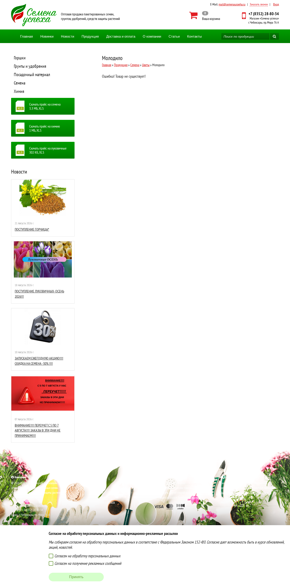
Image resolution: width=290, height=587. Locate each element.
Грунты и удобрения (30, 66)
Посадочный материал (32, 74)
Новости (67, 36)
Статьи (174, 36)
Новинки (46, 36)
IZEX (241, 505)
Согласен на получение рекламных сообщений (87, 563)
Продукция (90, 36)
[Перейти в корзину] (205, 15)
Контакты (194, 36)
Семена (19, 83)
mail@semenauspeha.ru (232, 4)
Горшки (20, 58)
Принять (76, 577)
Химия (19, 91)
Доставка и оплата (120, 36)
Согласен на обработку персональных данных (87, 555)
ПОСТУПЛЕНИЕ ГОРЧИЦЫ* (32, 229)
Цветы (146, 65)
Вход (276, 4)
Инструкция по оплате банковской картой (176, 497)
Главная (26, 36)
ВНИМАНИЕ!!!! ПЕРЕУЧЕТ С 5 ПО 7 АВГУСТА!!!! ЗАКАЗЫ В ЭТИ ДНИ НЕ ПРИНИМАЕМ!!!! (37, 430)
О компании (152, 36)
